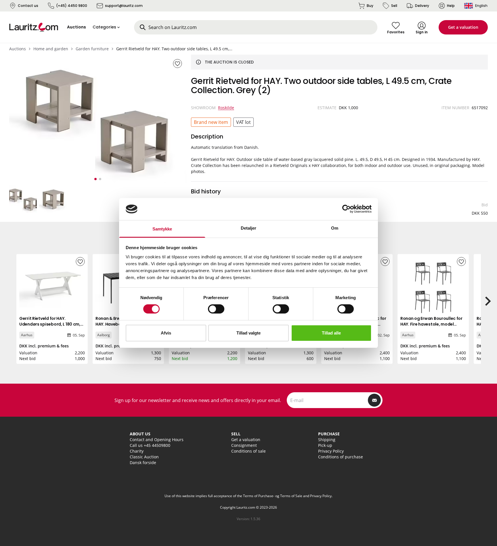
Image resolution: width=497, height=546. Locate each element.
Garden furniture (92, 48)
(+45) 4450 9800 (71, 5)
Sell (394, 5)
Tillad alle (331, 332)
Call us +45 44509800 (150, 445)
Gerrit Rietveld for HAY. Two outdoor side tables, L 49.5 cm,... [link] (174, 48)
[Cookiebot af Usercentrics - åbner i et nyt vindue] (346, 209)
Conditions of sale (248, 451)
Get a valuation (463, 27)
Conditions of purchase (340, 457)
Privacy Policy (331, 451)
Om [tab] (334, 228)
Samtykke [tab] (162, 228)
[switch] (216, 309)
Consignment (244, 445)
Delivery (422, 5)
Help (451, 5)
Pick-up (325, 445)
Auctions (17, 48)
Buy (370, 5)
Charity (137, 451)
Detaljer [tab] (249, 228)
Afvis (166, 332)
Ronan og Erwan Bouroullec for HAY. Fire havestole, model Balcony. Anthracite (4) (431, 324)
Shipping (326, 439)
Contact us (28, 5)
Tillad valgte (248, 332)
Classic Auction (144, 457)
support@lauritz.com (124, 5)
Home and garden (50, 48)
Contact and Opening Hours (156, 439)
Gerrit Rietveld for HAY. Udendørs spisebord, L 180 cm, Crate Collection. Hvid (50, 324)
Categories (104, 27)
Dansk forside (143, 462)
